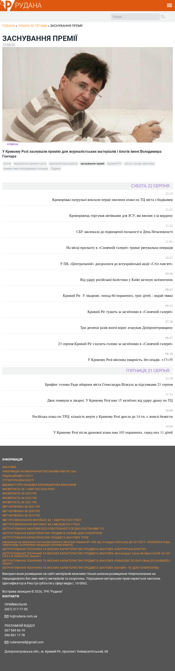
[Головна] (7, 10)
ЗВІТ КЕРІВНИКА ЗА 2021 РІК (21, 506)
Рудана (55, 168)
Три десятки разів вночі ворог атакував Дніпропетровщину (126, 327)
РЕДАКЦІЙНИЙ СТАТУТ (17, 476)
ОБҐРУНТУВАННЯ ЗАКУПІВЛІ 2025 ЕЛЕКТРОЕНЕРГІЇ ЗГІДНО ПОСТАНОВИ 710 (53, 528)
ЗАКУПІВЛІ (9, 467)
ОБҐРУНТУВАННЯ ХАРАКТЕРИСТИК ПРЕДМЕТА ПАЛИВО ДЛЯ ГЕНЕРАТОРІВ (52, 533)
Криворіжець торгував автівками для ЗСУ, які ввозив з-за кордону (121, 215)
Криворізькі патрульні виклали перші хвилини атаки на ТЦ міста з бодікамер (112, 199)
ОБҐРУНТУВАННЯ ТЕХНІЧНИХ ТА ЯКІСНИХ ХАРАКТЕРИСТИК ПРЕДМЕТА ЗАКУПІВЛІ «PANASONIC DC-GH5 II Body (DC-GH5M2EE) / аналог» (86, 562)
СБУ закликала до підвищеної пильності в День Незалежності (124, 231)
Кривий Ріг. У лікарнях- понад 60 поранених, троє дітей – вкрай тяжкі (118, 295)
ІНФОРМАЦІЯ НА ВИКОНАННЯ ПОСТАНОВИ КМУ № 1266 (39, 471)
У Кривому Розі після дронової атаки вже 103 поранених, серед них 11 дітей (113, 432)
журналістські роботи (63, 163)
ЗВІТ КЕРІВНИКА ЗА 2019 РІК (21, 515)
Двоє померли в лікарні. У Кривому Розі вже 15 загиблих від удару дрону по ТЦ (110, 400)
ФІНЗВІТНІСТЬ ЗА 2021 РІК (19, 502)
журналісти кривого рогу (30, 163)
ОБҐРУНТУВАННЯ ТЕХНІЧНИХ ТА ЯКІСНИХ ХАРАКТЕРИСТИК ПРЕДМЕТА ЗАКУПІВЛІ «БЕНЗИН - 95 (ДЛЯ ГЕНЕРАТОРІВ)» (80, 567)
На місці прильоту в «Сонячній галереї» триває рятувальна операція (119, 247)
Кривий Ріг (114, 163)
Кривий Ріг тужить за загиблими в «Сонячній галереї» (130, 311)
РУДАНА (28, 5)
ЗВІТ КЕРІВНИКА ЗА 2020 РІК (21, 511)
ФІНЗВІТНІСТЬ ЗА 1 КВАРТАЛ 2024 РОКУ (28, 489)
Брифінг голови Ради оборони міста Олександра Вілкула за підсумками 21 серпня (109, 384)
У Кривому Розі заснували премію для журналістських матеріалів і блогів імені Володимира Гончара (82, 153)
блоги (7, 163)
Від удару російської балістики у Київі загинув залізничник (126, 279)
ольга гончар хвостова (139, 163)
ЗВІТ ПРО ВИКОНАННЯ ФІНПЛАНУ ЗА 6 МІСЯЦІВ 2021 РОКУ (41, 524)
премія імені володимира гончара (25, 168)
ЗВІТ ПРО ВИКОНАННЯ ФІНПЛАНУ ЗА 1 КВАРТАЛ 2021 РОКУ (41, 520)
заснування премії (92, 163)
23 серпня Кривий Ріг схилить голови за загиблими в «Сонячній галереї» (115, 343)
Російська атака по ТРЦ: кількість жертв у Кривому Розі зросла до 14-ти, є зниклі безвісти (102, 416)
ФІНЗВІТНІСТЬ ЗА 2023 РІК (19, 493)
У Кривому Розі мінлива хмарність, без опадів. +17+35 (130, 359)
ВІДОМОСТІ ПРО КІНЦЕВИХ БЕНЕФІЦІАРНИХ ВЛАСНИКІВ (39, 484)
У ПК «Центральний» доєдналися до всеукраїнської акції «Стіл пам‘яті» (116, 263)
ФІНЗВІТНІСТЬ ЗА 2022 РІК (19, 498)
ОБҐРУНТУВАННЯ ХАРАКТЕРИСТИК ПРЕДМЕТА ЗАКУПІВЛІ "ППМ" (45, 537)
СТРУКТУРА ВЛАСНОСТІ (18, 480)
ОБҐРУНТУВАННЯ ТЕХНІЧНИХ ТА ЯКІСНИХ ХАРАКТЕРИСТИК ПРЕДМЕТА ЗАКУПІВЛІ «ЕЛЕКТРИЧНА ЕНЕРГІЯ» (74, 549)
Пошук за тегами (32, 26)
